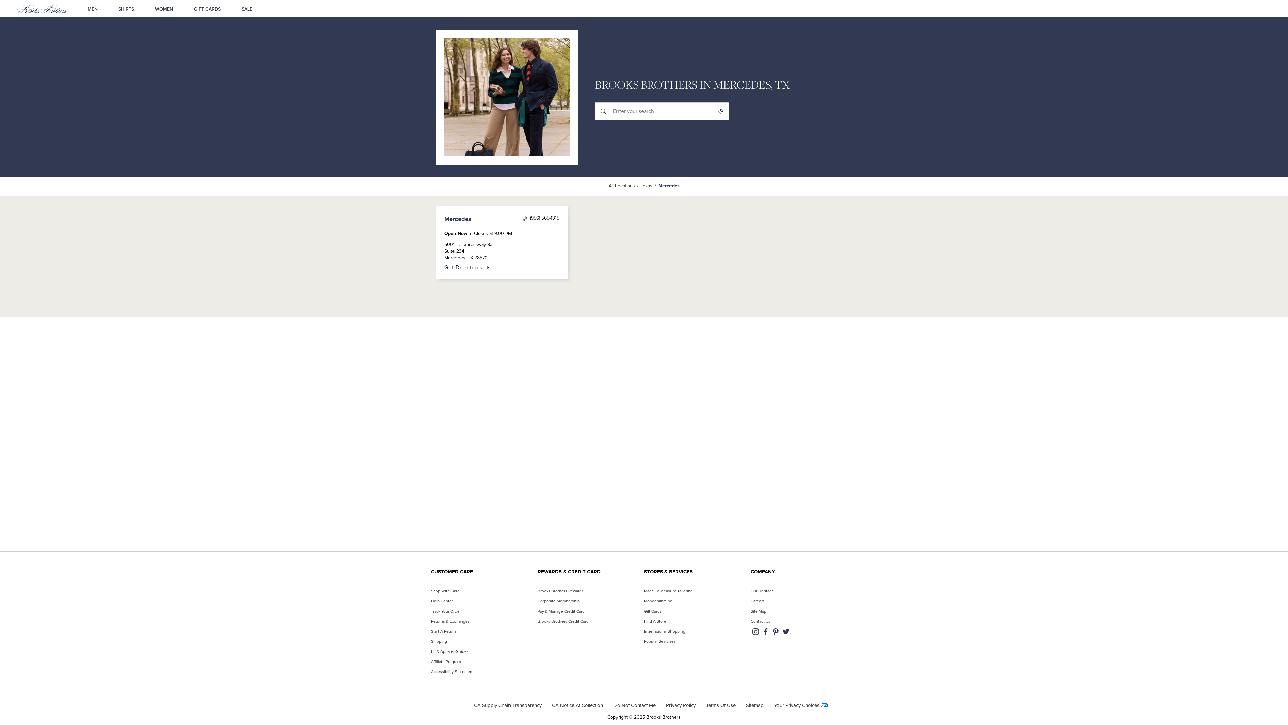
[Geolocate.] (721, 111)
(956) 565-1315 (544, 218)
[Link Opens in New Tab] (755, 633)
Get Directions (463, 267)
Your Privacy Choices (796, 705)
